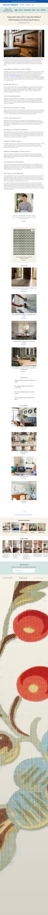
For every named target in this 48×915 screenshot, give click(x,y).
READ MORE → (24, 221)
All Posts (16, 10)
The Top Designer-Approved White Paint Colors (24, 398)
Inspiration (43, 10)
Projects (21, 10)
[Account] (41, 4)
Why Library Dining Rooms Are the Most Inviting (24, 392)
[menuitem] (32, 5)
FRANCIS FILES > (24, 515)
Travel (38, 10)
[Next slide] (44, 550)
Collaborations (27, 10)
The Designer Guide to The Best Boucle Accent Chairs (24, 386)
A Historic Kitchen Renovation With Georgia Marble (25, 381)
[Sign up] (33, 570)
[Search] (38, 4)
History (34, 10)
